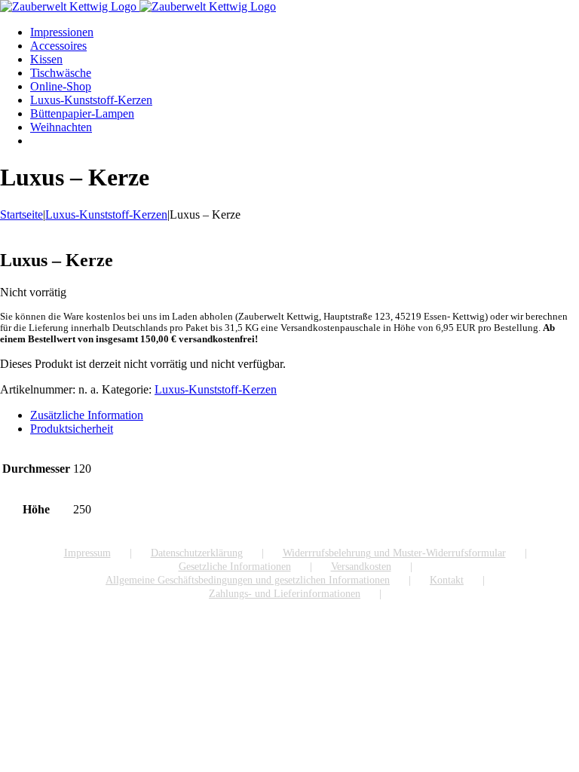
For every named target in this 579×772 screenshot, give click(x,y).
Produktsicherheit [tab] (71, 428)
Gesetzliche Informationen (235, 566)
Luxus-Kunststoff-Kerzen (216, 389)
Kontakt (447, 580)
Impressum (87, 553)
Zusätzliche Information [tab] (86, 415)
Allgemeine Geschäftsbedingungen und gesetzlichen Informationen (248, 580)
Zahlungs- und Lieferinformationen (284, 593)
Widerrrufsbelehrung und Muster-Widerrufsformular (394, 553)
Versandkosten (361, 566)
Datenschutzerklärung (197, 553)
